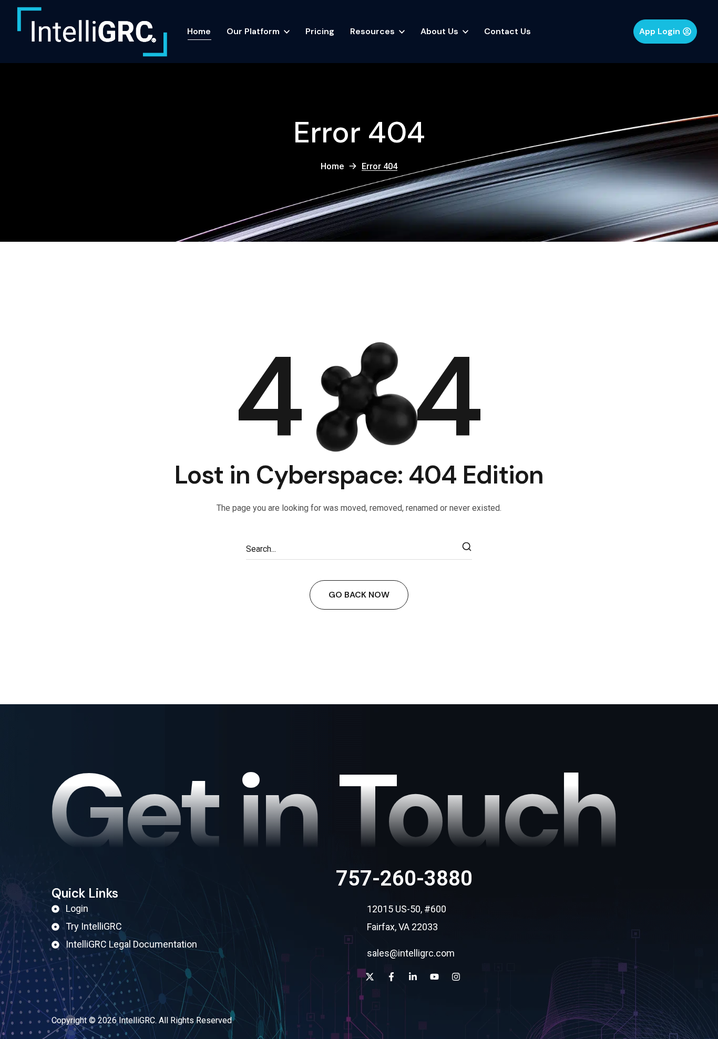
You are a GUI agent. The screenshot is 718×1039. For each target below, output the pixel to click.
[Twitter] (370, 977)
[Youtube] (434, 977)
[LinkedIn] (413, 977)
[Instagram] (456, 977)
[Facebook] (391, 977)
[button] (665, 31)
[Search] (467, 549)
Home (332, 166)
